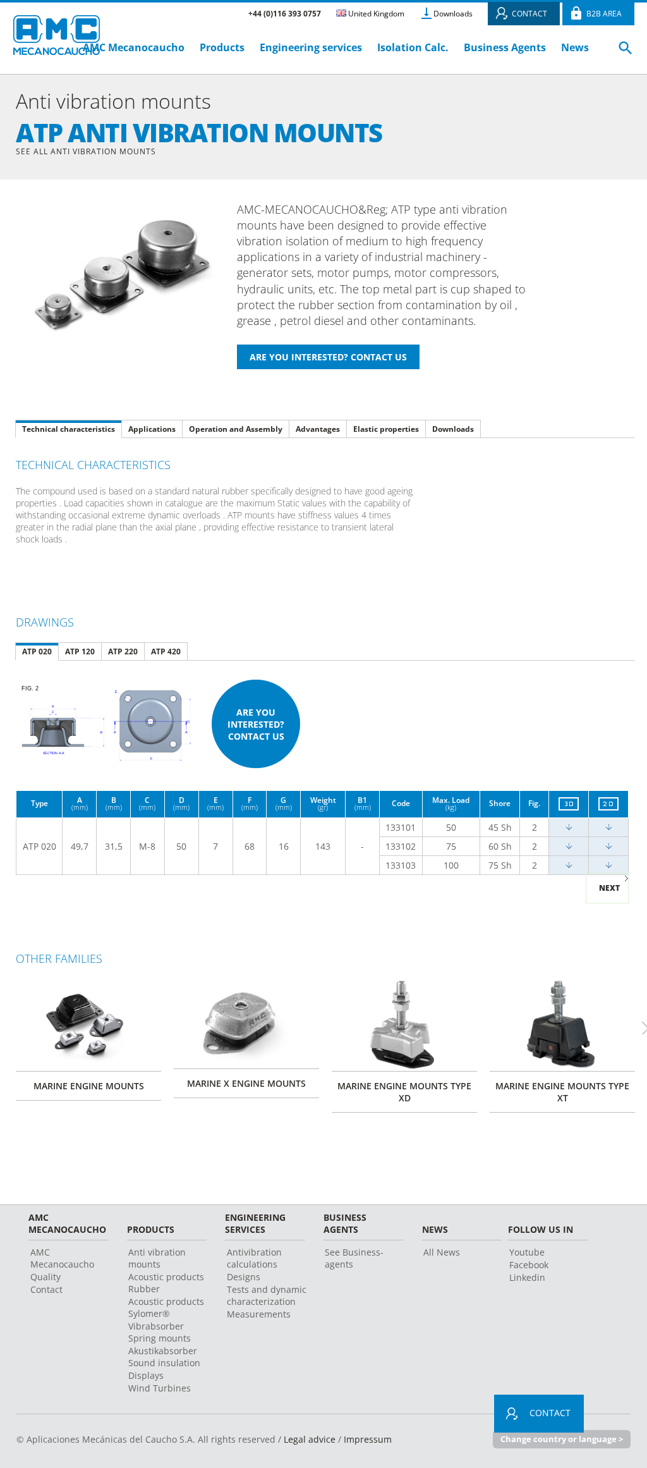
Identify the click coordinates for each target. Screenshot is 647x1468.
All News (441, 1252)
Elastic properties (386, 429)
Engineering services (311, 47)
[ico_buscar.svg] (625, 53)
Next (609, 888)
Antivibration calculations (254, 1258)
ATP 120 (80, 651)
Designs (243, 1277)
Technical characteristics (68, 429)
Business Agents (505, 47)
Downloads (453, 13)
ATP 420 (166, 651)
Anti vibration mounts (157, 1258)
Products (222, 47)
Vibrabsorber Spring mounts (159, 1332)
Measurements (259, 1314)
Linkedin (527, 1277)
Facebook (528, 1265)
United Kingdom (375, 13)
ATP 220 (123, 651)
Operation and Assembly (235, 429)
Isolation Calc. (413, 47)
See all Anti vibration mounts (86, 151)
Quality (45, 1277)
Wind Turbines (159, 1388)
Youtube (527, 1252)
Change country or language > (561, 1439)
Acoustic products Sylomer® (166, 1307)
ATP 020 (37, 651)
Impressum (368, 1439)
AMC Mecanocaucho (133, 47)
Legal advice (310, 1439)
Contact (46, 1289)
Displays (146, 1375)
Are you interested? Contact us (255, 724)
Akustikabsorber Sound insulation (164, 1357)
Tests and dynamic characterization (266, 1295)
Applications (152, 429)
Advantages (318, 429)
